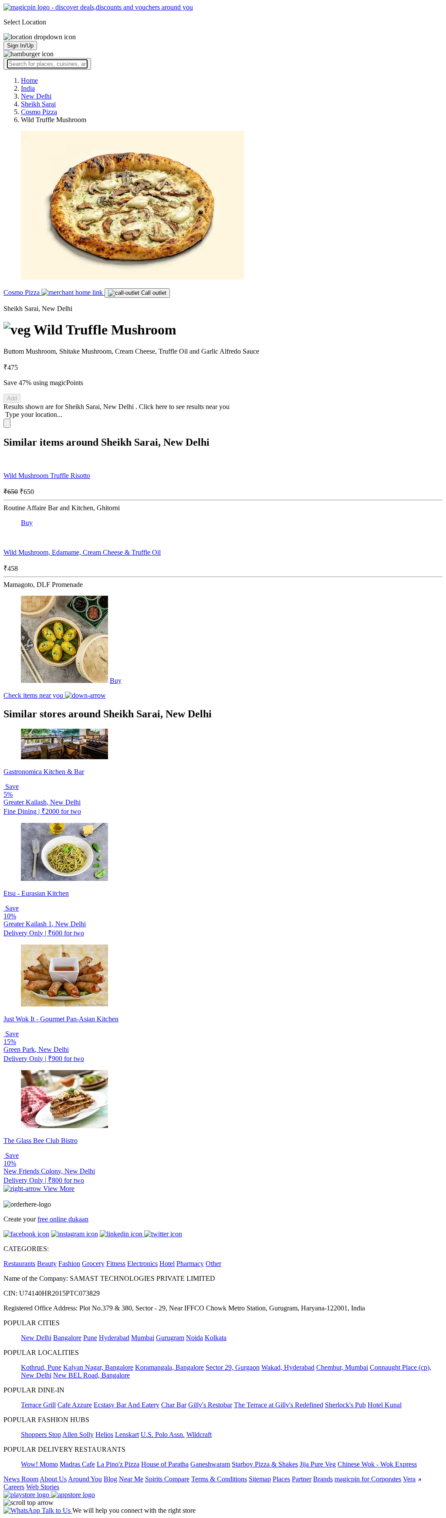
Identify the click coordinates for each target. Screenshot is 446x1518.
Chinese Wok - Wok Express (377, 1464)
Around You (85, 1479)
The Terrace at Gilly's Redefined (278, 1405)
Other (213, 1263)
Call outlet (152, 293)
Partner (301, 1479)
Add (12, 398)
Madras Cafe (77, 1464)
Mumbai (142, 1337)
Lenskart (127, 1434)
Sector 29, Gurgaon (233, 1367)
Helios (104, 1434)
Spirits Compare (167, 1479)
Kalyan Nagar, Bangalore (98, 1367)
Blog (110, 1479)
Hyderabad (114, 1337)
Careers (13, 1487)
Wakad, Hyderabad (287, 1367)
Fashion (69, 1263)
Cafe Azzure (74, 1405)
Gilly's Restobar (210, 1405)
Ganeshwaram (210, 1464)
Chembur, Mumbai (342, 1367)
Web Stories (42, 1487)
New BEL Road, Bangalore (91, 1375)
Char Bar (173, 1405)
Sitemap (260, 1479)
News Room (20, 1479)
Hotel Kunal (385, 1405)
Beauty (47, 1263)
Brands (323, 1479)
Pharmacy (190, 1263)
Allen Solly (78, 1434)
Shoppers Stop (41, 1434)
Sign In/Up (20, 45)
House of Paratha (165, 1464)
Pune (90, 1337)
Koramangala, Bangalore (169, 1367)
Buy (27, 522)
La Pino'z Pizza (118, 1464)
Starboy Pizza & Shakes (265, 1464)
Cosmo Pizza (22, 292)
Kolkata (215, 1337)
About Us (53, 1479)
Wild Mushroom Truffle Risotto (46, 475)
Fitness (115, 1263)
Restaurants (19, 1263)
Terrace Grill (38, 1405)
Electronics (142, 1263)
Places (281, 1479)
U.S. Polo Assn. (163, 1434)
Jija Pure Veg (318, 1464)
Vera (409, 1479)
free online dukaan (62, 1219)
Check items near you (34, 695)
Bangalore (67, 1337)
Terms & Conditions (219, 1479)
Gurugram (170, 1337)
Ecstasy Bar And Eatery (126, 1405)
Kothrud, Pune (41, 1367)
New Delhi (36, 1337)
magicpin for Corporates (367, 1479)
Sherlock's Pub (345, 1405)
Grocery (93, 1263)
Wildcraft (199, 1434)
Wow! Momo (39, 1464)
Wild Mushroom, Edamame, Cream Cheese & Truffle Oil (82, 552)
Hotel (167, 1263)
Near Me (131, 1479)
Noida (194, 1337)
